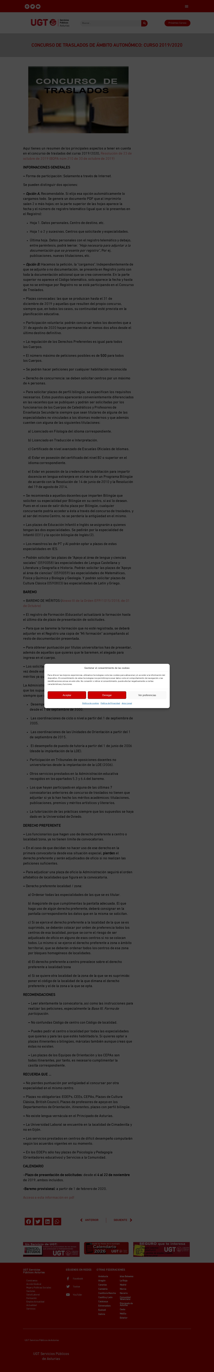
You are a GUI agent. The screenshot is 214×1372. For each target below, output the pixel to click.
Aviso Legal (127, 703)
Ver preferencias (147, 695)
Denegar (107, 695)
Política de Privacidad (110, 703)
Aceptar (67, 695)
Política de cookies (90, 703)
